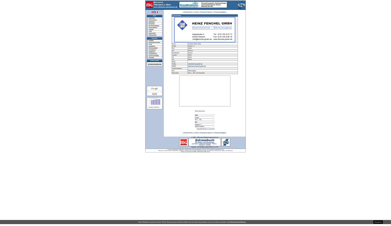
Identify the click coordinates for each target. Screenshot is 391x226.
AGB (150, 31)
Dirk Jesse (207, 151)
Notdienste (152, 52)
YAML (194, 151)
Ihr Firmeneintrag (154, 25)
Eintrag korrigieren (206, 12)
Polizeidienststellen (154, 42)
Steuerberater (153, 53)
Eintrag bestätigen (220, 12)
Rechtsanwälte (153, 48)
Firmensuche (153, 20)
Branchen (152, 23)
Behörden (152, 22)
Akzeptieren (378, 222)
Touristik (151, 57)
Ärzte (150, 44)
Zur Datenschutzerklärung (237, 222)
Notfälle (151, 40)
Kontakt (151, 29)
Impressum (152, 33)
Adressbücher (153, 27)
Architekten (152, 50)
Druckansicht (188, 12)
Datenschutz (152, 35)
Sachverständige (154, 55)
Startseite (152, 18)
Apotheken (152, 46)
